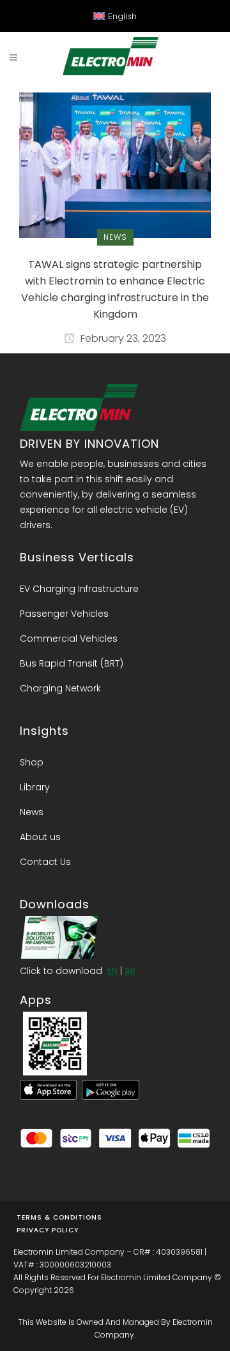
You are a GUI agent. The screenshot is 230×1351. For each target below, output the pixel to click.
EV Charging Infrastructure (79, 588)
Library (35, 787)
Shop (31, 762)
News (31, 812)
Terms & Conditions (59, 1217)
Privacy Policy (48, 1230)
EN (112, 970)
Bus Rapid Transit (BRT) (71, 663)
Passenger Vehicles (64, 613)
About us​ (40, 837)
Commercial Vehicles (69, 638)
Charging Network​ (60, 688)
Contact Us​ (45, 861)
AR (130, 970)
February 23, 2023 (122, 338)
